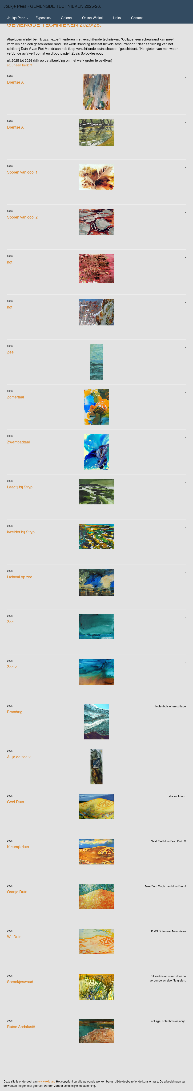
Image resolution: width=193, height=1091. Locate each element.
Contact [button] (137, 17)
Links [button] (117, 17)
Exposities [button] (44, 17)
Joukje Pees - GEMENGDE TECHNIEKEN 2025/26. (52, 6)
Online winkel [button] (93, 17)
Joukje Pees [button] (16, 17)
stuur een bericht (19, 65)
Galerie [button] (67, 17)
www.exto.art (46, 1081)
